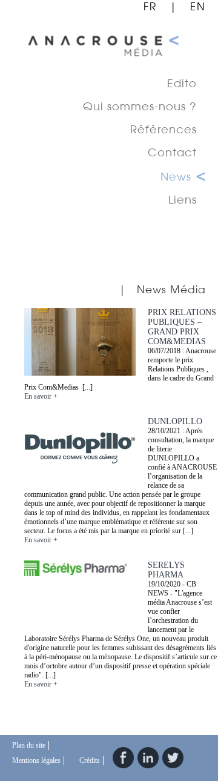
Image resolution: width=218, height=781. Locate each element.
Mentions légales (36, 760)
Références (163, 129)
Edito (182, 83)
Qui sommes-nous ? (140, 106)
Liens (182, 199)
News (175, 176)
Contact (172, 152)
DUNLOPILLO (175, 421)
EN (198, 6)
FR (150, 6)
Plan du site (28, 745)
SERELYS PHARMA (166, 569)
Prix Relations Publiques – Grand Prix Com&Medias (182, 327)
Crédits (89, 760)
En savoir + (41, 396)
